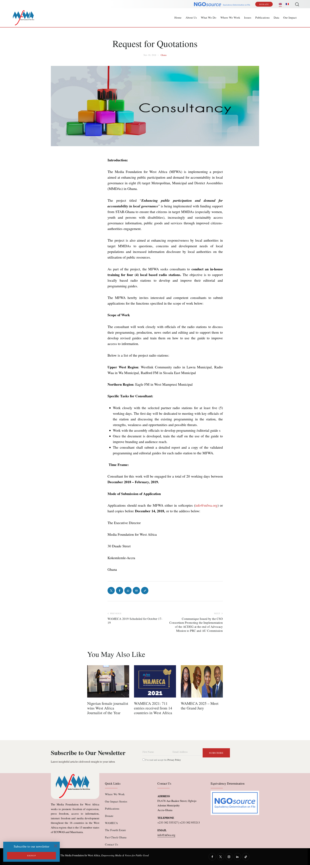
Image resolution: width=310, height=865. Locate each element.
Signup (31, 855)
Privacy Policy (174, 759)
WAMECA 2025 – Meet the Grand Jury (199, 705)
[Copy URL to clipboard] (144, 590)
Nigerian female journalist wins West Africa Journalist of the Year (107, 708)
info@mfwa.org (206, 505)
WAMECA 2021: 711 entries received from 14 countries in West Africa (153, 708)
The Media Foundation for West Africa (80, 855)
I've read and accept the (163, 759)
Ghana (163, 55)
